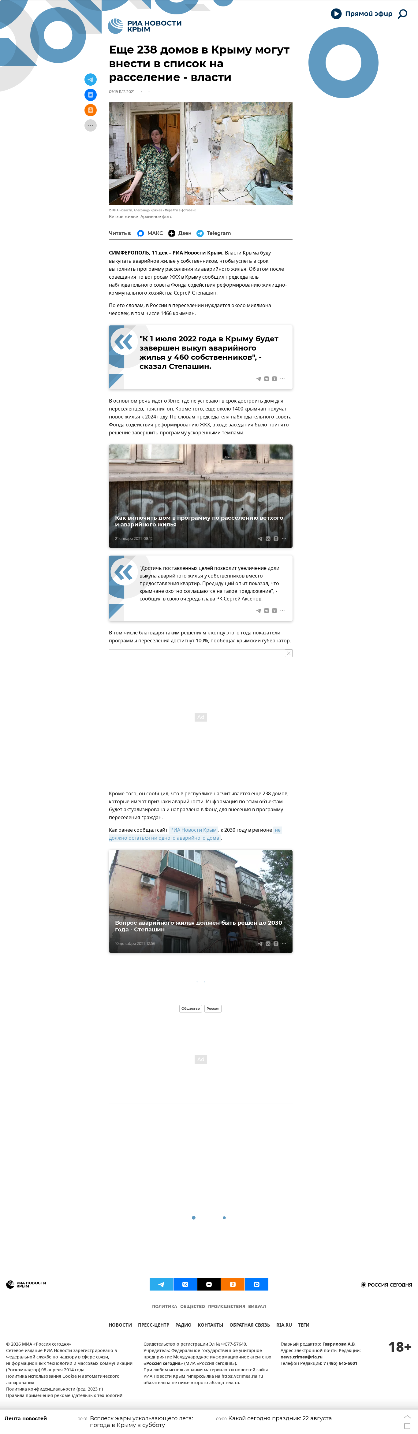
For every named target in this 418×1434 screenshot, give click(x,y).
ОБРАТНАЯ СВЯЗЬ (250, 1325)
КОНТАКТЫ (210, 1325)
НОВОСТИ (120, 1325)
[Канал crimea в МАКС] (256, 1284)
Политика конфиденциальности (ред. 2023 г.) (54, 1389)
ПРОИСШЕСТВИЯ (226, 1306)
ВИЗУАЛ (257, 1306)
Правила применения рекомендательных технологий (64, 1395)
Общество (190, 1008)
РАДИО (183, 1325)
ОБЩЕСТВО (192, 1306)
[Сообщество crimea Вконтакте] (185, 1284)
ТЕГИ (303, 1325)
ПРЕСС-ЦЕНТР (153, 1325)
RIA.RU (284, 1325)
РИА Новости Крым (193, 830)
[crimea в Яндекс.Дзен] (209, 1284)
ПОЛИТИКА (164, 1306)
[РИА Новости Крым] (144, 26)
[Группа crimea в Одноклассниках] (232, 1284)
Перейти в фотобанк (180, 210)
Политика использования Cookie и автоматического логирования (63, 1380)
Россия (213, 1008)
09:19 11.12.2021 (121, 91)
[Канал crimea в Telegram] (161, 1284)
